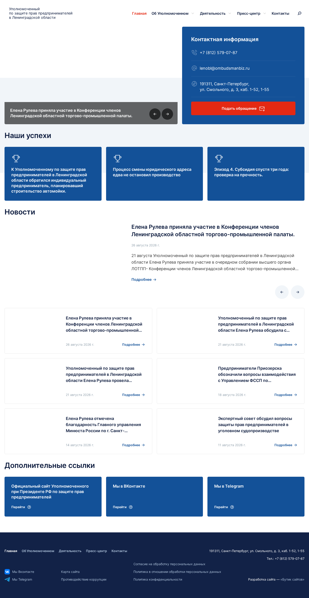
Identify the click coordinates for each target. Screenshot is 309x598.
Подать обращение (239, 108)
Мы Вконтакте (23, 572)
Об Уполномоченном (170, 13)
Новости (20, 211)
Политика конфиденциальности (157, 579)
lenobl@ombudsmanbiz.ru (225, 68)
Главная (139, 13)
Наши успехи (28, 135)
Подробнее (141, 279)
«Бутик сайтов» (292, 579)
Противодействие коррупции (83, 579)
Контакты (280, 13)
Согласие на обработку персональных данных (169, 564)
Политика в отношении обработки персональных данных (177, 572)
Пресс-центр (248, 13)
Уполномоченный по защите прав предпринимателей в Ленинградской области (41, 13)
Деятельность (213, 13)
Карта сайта (70, 572)
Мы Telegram (22, 579)
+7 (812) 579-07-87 (218, 52)
